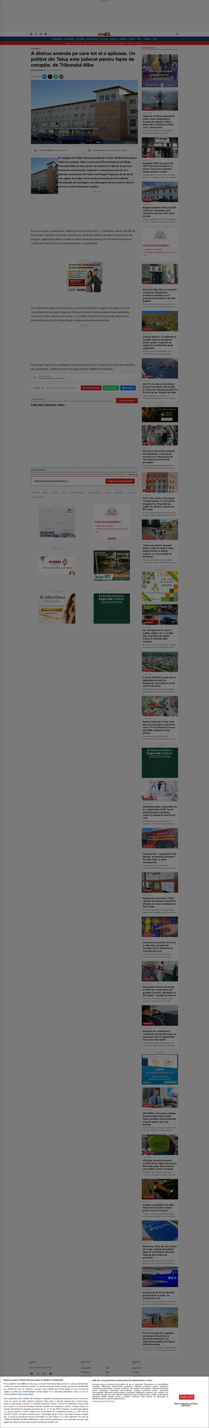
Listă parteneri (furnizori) (103, 1401)
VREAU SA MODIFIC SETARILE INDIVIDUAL (186, 1404)
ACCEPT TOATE (186, 1397)
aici (75, 1412)
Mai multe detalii (26, 1394)
